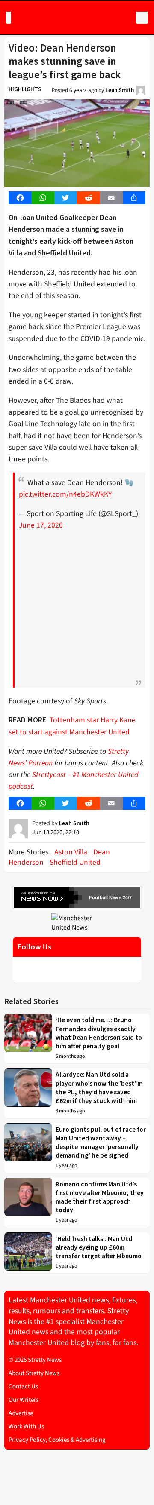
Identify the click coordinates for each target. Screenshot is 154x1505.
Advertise (21, 1413)
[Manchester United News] (77, 922)
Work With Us (26, 1426)
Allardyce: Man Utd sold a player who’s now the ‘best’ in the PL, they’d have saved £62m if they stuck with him (99, 1087)
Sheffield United (75, 862)
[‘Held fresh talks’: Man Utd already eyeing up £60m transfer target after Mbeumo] (28, 1253)
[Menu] (8, 18)
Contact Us (23, 1386)
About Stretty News (34, 1373)
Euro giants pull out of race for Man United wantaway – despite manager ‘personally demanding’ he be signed (101, 1142)
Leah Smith (119, 90)
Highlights (25, 89)
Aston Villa (70, 852)
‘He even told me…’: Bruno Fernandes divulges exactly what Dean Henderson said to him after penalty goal (99, 1033)
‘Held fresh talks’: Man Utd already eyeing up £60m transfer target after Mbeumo (99, 1247)
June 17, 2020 (41, 525)
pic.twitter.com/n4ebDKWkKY (65, 494)
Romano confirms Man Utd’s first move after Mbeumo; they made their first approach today (100, 1197)
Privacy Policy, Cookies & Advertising (57, 1439)
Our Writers (23, 1399)
